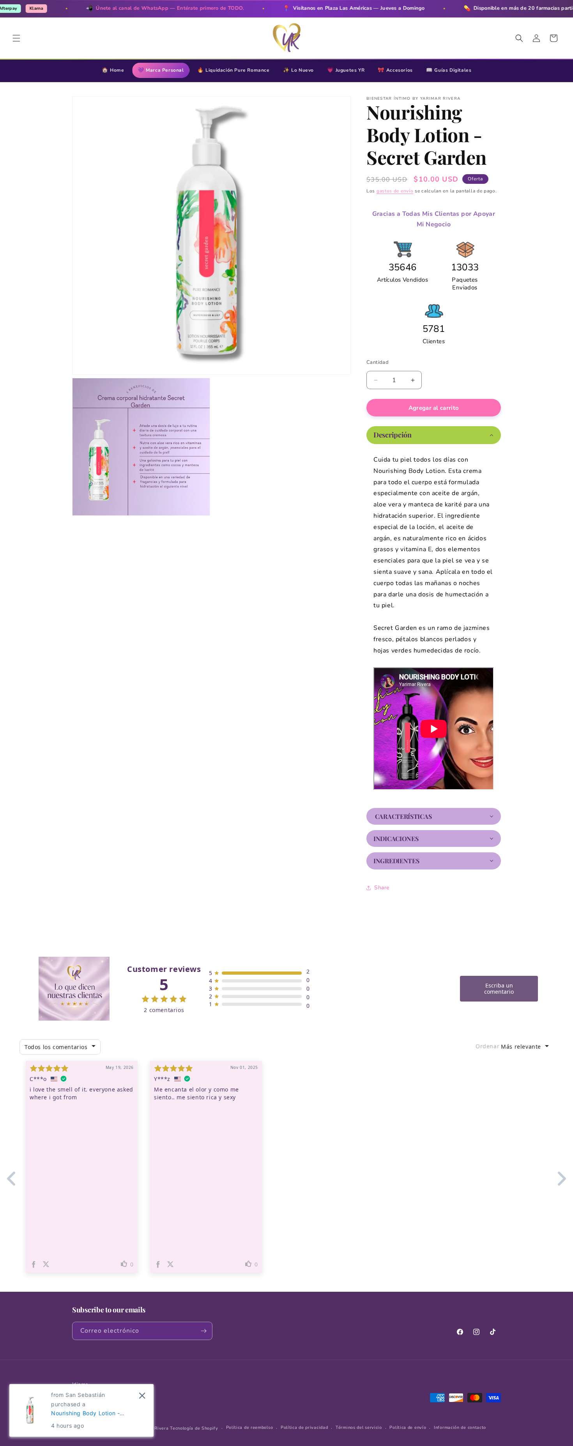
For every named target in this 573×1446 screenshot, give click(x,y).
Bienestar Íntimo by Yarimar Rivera (130, 1428)
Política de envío (407, 1427)
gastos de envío (395, 191)
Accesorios (395, 70)
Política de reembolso (249, 1427)
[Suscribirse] (203, 1331)
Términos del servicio (359, 1427)
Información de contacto (460, 1427)
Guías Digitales (449, 70)
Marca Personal (161, 70)
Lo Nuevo (298, 70)
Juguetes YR (345, 70)
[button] (16, 38)
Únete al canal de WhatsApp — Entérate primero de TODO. (132, 8)
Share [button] (381, 887)
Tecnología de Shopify (194, 1428)
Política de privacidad (304, 1427)
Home (113, 70)
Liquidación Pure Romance (233, 70)
